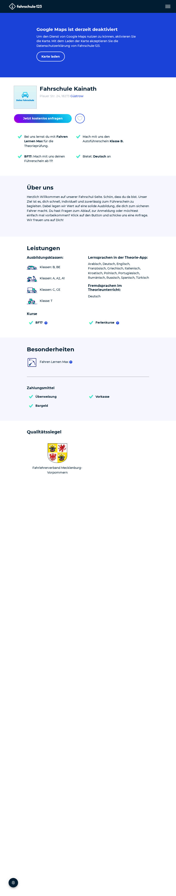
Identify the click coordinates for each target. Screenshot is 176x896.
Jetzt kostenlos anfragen (43, 118)
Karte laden (50, 56)
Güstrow (76, 96)
